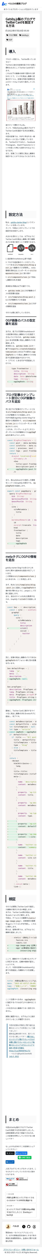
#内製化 (21, 1048)
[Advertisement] (21, 184)
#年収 (15, 1048)
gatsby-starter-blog (18, 222)
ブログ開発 (13, 35)
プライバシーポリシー (12, 1249)
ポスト (11, 1153)
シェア (11, 1162)
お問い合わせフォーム (30, 1249)
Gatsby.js (25, 35)
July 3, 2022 (14, 1056)
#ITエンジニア (27, 1045)
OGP (10, 39)
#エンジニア (16, 1045)
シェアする (22, 1153)
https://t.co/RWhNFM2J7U (19, 1050)
